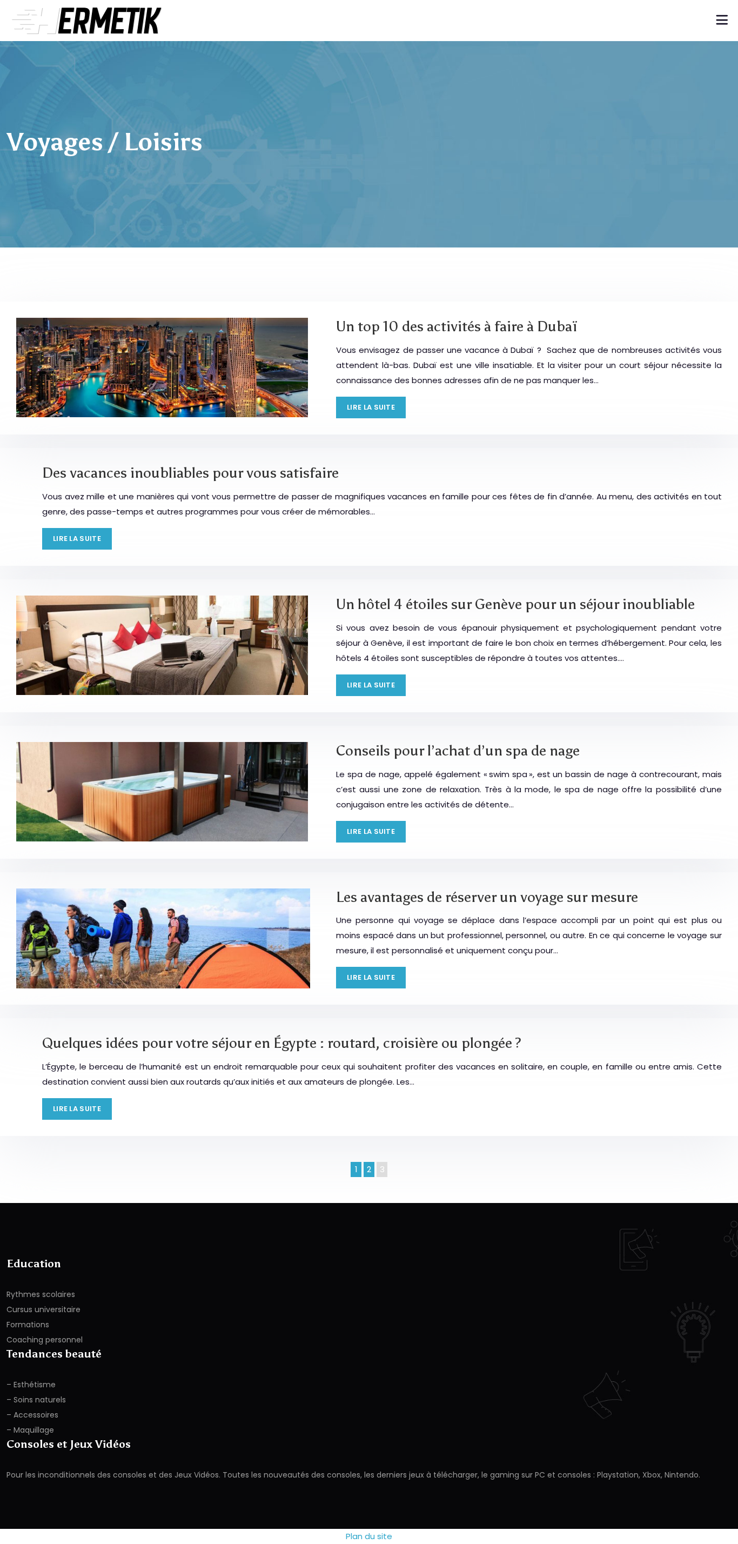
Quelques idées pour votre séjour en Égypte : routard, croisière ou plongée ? (281, 1043)
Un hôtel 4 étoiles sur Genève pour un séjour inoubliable (515, 604)
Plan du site (369, 1536)
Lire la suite (371, 407)
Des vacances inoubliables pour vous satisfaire (190, 473)
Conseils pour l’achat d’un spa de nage (458, 750)
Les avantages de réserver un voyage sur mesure (487, 897)
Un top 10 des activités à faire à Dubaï (457, 326)
